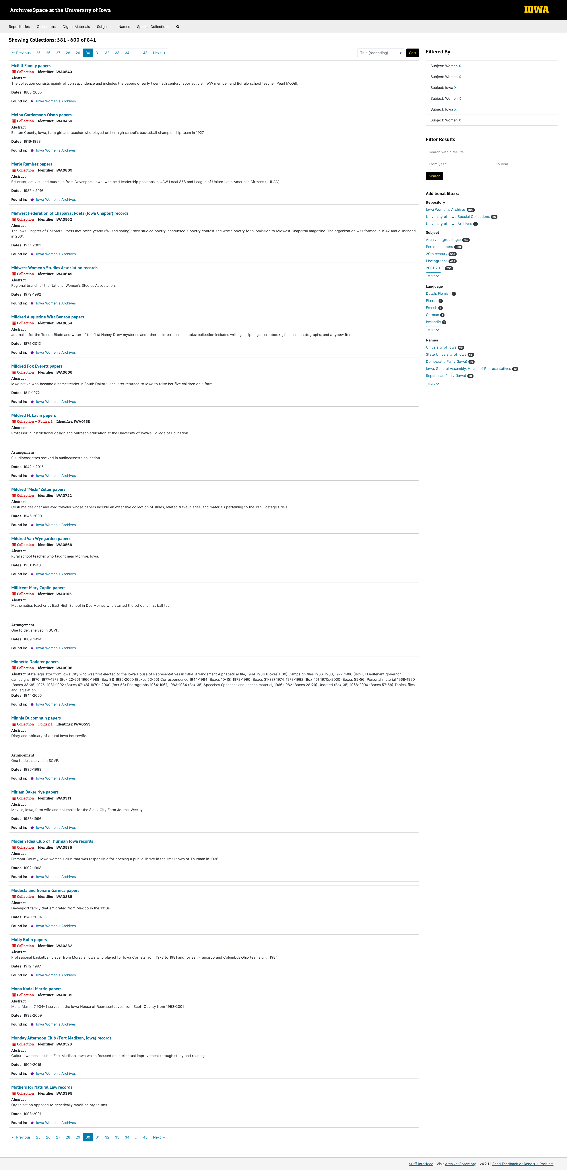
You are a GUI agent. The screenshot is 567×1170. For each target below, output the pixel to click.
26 (48, 53)
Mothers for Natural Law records (41, 1087)
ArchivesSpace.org (460, 1164)
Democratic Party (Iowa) (449, 361)
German (434, 314)
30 (88, 53)
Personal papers (443, 246)
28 (68, 53)
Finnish (433, 300)
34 (127, 53)
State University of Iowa (449, 354)
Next (159, 53)
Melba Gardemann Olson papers (41, 115)
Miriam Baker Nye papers (34, 792)
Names (124, 26)
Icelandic (435, 322)
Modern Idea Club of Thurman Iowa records (52, 841)
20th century (440, 254)
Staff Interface (421, 1164)
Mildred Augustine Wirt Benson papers (47, 317)
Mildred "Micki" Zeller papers (38, 489)
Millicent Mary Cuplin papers (38, 588)
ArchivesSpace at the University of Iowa (60, 10)
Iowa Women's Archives (56, 101)
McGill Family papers (30, 65)
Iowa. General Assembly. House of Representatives (471, 368)
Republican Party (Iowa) (449, 375)
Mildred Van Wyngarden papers (40, 538)
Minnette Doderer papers (34, 662)
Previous (21, 53)
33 (117, 53)
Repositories (19, 26)
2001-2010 (439, 268)
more (432, 276)
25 (38, 53)
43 (145, 53)
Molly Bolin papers (29, 939)
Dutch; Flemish (440, 293)
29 (78, 53)
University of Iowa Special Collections (461, 216)
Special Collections (153, 26)
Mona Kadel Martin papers (36, 989)
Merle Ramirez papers (31, 164)
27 (58, 53)
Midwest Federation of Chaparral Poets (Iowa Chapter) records (69, 213)
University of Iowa (444, 347)
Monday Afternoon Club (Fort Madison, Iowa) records (61, 1038)
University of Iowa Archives (451, 223)
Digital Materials (76, 26)
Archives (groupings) (447, 239)
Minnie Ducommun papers (36, 718)
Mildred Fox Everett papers (36, 366)
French (433, 307)
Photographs (440, 261)
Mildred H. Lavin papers (33, 415)
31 (97, 53)
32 (107, 53)
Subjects (104, 26)
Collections (46, 26)
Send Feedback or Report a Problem (522, 1164)
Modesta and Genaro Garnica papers (45, 890)
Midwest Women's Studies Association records (54, 268)
